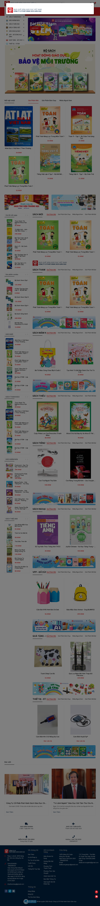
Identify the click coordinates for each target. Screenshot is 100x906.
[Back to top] (96, 892)
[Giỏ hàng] (96, 896)
